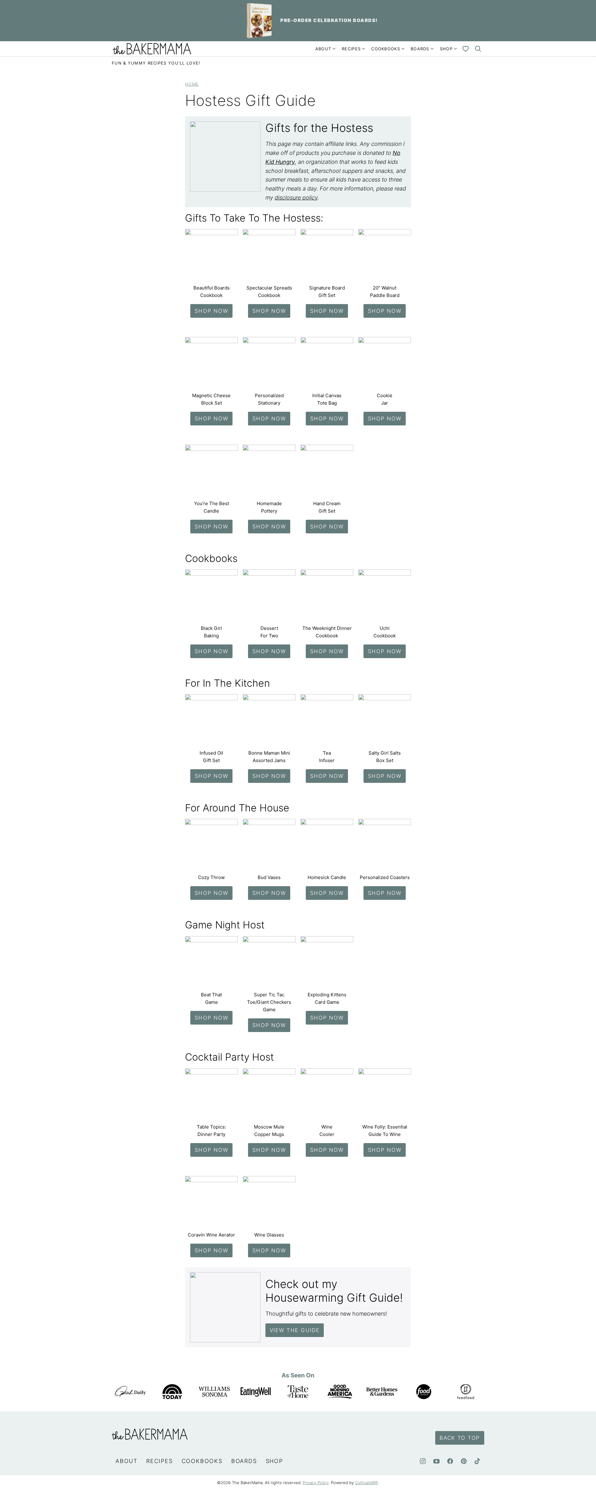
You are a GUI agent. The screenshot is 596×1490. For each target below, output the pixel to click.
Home (192, 84)
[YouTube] (436, 1461)
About (323, 48)
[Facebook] (450, 1461)
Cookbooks (385, 48)
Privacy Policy (316, 1482)
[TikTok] (477, 1461)
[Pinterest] (464, 1461)
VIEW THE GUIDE (295, 1330)
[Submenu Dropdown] (334, 49)
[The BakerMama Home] (152, 48)
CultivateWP (366, 1482)
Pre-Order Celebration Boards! (329, 20)
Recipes (351, 48)
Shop (446, 48)
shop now (211, 311)
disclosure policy (296, 197)
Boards (420, 48)
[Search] (478, 49)
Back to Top (460, 1438)
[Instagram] (423, 1461)
